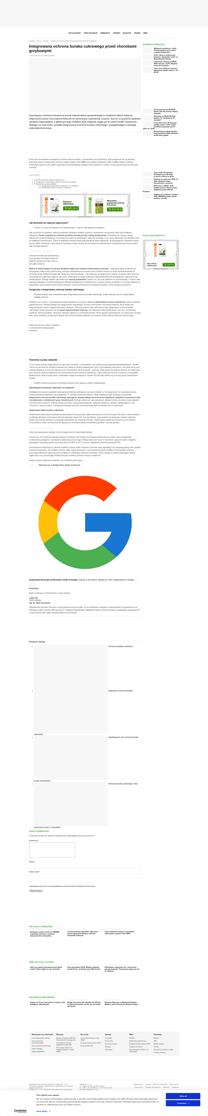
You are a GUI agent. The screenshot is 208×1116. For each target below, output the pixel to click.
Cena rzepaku (37, 1049)
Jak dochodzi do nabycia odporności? (50, 180)
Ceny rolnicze (90, 33)
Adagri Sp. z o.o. (61, 1084)
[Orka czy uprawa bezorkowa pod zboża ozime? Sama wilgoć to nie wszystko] (38, 964)
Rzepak (108, 1047)
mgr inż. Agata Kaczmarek (46, 55)
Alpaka (156, 1038)
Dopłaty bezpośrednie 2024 (139, 1044)
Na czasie (84, 1034)
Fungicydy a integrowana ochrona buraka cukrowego (56, 182)
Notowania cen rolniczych (42, 1034)
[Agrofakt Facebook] (159, 33)
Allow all (183, 1096)
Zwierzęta (105, 33)
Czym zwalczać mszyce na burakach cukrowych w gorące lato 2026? (119, 932)
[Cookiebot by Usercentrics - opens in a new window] (20, 1111)
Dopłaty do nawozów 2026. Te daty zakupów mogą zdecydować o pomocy (166, 181)
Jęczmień (108, 1038)
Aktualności (74, 33)
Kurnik (156, 1047)
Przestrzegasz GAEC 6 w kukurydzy (138, 1050)
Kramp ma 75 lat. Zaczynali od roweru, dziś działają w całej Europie (47, 1003)
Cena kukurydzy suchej (40, 1038)
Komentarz (34, 840)
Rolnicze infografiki (160, 1084)
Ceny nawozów (38, 1051)
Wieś (145, 33)
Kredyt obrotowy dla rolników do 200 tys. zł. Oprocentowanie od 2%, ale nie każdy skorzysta (84, 1004)
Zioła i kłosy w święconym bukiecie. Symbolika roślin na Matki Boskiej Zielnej (166, 57)
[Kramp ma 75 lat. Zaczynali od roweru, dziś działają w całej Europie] (35, 999)
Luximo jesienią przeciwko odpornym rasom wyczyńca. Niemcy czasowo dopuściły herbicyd (82, 933)
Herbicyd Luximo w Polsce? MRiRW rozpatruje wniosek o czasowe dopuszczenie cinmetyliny (44, 934)
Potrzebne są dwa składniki (46, 184)
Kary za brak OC (87, 1046)
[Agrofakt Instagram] (165, 33)
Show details (41, 1111)
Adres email (34, 872)
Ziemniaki (108, 1050)
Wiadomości (138, 1084)
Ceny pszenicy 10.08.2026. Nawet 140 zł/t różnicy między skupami (166, 111)
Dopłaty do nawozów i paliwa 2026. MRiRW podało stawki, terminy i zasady (166, 196)
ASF (155, 1041)
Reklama (166, 1087)
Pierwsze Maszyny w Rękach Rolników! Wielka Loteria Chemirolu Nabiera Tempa (121, 1003)
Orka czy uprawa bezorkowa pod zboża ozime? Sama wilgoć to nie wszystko (46, 968)
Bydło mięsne (159, 1044)
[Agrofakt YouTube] (171, 33)
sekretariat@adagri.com (89, 1090)
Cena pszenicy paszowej (41, 1046)
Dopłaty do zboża (136, 1047)
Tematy (148, 1084)
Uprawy (116, 33)
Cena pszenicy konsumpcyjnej (37, 1042)
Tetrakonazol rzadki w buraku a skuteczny (56, 188)
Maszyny (127, 33)
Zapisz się (33, 598)
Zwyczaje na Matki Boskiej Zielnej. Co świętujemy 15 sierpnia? (164, 118)
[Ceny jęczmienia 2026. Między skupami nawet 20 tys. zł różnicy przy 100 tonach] (74, 964)
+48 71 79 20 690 (89, 1088)
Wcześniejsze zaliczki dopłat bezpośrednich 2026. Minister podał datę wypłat (166, 133)
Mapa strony (174, 1084)
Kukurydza (109, 1041)
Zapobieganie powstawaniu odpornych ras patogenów (60, 186)
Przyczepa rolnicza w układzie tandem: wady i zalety (65, 1049)
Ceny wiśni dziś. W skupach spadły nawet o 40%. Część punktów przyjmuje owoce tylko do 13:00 (160, 126)
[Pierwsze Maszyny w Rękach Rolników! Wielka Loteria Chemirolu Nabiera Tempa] (112, 999)
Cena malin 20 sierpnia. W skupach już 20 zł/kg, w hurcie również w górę (164, 174)
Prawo (137, 33)
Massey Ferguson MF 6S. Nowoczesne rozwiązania (66, 1039)
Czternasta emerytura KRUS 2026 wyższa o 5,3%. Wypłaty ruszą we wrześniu (165, 63)
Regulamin (139, 1087)
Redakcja (175, 1087)
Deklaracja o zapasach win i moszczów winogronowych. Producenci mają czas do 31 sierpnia (122, 969)
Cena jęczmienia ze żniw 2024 (90, 1039)
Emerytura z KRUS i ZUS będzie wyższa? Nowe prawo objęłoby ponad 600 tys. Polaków (160, 188)
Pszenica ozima (111, 1044)
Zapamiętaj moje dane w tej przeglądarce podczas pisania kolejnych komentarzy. (62, 886)
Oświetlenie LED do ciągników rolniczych (64, 1044)
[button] (176, 33)
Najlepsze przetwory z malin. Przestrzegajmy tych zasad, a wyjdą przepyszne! (165, 50)
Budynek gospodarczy (137, 1041)
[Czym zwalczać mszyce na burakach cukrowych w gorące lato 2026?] (116, 929)
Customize (181, 1103)
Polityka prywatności (153, 1087)
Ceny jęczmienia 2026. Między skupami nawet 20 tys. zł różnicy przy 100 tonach (83, 968)
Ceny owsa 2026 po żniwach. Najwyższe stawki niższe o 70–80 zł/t (166, 70)
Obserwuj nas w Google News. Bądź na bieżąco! (59, 465)
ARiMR (132, 1038)
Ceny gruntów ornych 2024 (91, 1043)
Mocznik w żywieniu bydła (163, 1050)
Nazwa (32, 862)
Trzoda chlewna (160, 1052)
